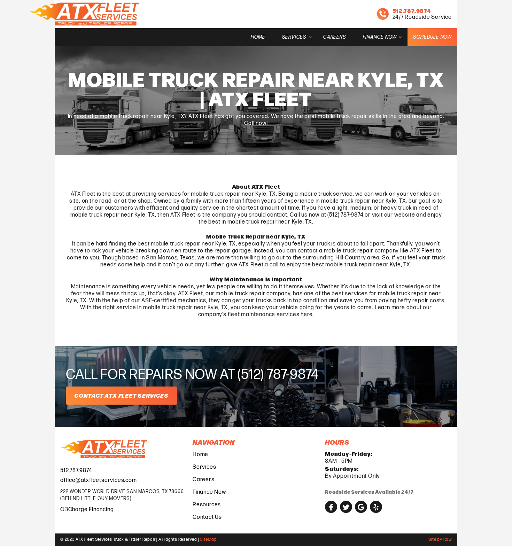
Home (258, 37)
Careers (334, 37)
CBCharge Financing (87, 509)
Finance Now (209, 492)
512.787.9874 (76, 470)
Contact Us (207, 517)
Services (204, 467)
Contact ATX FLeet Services (121, 395)
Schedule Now (432, 37)
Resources (207, 504)
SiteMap (208, 539)
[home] (85, 14)
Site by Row (440, 539)
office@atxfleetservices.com (98, 480)
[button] (294, 37)
